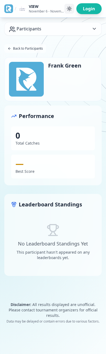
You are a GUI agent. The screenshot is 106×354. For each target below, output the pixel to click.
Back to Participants (28, 48)
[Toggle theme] (69, 9)
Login (89, 9)
